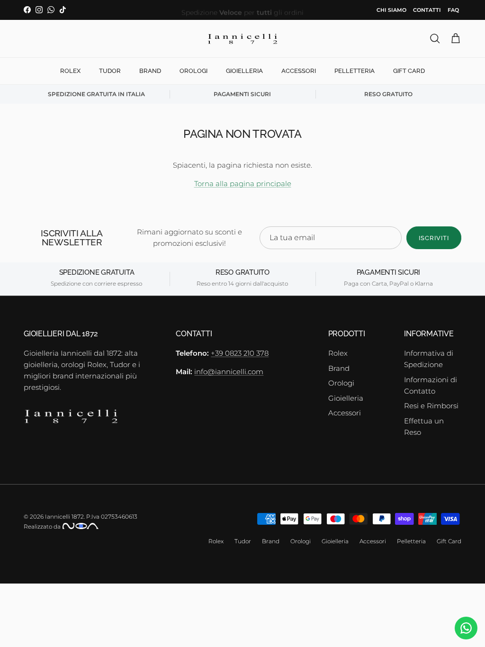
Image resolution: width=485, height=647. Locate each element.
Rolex (70, 70)
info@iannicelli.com (228, 371)
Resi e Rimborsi (431, 405)
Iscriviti (434, 238)
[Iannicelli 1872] (242, 38)
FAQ (453, 10)
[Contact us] (466, 628)
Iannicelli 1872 (64, 516)
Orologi (193, 70)
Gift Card (409, 70)
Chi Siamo (391, 10)
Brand (150, 70)
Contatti (427, 10)
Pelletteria (354, 70)
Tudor (110, 70)
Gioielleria (244, 70)
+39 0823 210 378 (240, 353)
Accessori (298, 70)
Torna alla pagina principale (242, 183)
